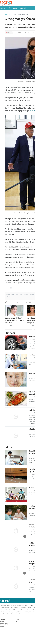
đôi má (8, 297)
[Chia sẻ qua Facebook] (6, 288)
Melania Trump (10, 294)
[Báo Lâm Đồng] (30, 584)
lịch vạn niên (4, 609)
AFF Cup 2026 (28, 612)
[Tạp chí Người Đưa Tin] (30, 396)
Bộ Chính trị (25, 605)
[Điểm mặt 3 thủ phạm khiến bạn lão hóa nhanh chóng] (16, 379)
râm (21, 294)
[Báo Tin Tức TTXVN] (30, 548)
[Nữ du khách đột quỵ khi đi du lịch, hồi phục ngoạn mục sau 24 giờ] (16, 457)
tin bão (31, 605)
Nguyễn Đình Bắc (28, 609)
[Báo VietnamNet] (30, 341)
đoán (17, 294)
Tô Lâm (12, 605)
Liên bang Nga (4, 612)
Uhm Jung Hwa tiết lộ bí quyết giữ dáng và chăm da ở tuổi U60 (14, 320)
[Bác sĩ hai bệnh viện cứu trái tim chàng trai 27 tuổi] (16, 361)
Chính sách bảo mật (4, 624)
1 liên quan (26, 32)
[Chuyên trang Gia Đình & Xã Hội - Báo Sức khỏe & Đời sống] (30, 511)
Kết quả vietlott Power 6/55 (15, 609)
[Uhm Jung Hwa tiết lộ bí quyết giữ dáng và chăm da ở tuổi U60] (14, 310)
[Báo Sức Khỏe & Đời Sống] (30, 431)
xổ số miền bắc (4, 614)
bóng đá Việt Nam (19, 612)
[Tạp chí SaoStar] (6, 325)
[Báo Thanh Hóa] (31, 490)
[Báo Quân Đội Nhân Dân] (31, 412)
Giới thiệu (2, 621)
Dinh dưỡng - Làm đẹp (20, 14)
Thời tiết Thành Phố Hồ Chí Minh (23, 614)
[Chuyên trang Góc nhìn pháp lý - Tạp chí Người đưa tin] (30, 474)
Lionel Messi (23, 607)
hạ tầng (29, 607)
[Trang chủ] (6, 3)
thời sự (11, 612)
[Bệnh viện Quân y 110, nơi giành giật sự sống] (16, 416)
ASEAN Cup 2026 (5, 605)
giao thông (18, 605)
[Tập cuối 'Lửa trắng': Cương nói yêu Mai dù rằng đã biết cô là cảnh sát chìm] (16, 531)
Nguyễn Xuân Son (5, 607)
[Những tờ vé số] (16, 494)
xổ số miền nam (14, 607)
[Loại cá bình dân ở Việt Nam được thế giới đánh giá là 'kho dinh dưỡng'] (16, 398)
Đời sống (8, 14)
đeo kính (32, 294)
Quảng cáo (2, 626)
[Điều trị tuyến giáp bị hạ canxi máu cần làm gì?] (16, 435)
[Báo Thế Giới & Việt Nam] (30, 376)
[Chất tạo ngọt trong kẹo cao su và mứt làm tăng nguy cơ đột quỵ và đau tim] (16, 549)
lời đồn (26, 294)
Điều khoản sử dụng (4, 623)
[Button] (11, 32)
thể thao (12, 614)
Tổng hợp (18, 621)
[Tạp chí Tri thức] (8, 33)
